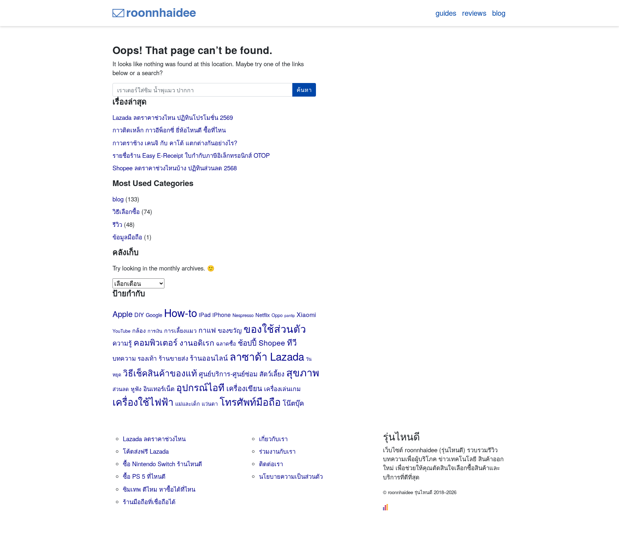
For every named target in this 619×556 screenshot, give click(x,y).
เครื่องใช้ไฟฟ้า (142, 402)
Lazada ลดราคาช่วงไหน (154, 438)
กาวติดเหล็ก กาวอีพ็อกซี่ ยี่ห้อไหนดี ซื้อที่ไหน (169, 130)
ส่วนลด (120, 388)
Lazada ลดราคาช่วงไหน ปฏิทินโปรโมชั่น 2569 (172, 117)
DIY (139, 315)
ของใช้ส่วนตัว (275, 328)
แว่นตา (210, 403)
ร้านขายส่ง (173, 357)
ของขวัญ (230, 330)
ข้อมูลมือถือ (127, 237)
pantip (289, 315)
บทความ (124, 357)
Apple (122, 313)
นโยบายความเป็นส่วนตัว (291, 476)
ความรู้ (122, 342)
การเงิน (155, 330)
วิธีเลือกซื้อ (126, 211)
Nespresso (243, 315)
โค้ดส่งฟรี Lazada (146, 451)
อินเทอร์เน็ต (158, 388)
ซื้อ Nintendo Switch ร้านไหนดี (162, 463)
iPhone (221, 315)
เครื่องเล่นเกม (282, 388)
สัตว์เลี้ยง (271, 373)
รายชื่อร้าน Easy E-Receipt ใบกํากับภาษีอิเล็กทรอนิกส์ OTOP (191, 155)
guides (446, 13)
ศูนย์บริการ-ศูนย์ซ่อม (228, 373)
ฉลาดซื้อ (226, 343)
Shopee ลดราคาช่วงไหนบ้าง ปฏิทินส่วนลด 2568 (174, 168)
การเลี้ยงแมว (180, 330)
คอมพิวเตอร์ (156, 342)
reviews (474, 13)
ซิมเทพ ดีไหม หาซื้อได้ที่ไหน (159, 489)
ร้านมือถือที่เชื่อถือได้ (149, 501)
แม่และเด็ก (187, 403)
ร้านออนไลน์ (209, 357)
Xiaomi (306, 314)
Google (154, 314)
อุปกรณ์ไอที (200, 387)
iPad (205, 315)
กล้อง (139, 330)
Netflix (262, 314)
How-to (180, 312)
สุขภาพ (302, 372)
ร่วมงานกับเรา (277, 451)
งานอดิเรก (196, 342)
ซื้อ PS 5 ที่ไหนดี (144, 476)
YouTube (121, 330)
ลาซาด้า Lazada (267, 356)
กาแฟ (207, 330)
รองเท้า (147, 357)
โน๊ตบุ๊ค (293, 403)
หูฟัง (136, 389)
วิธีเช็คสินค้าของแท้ (160, 372)
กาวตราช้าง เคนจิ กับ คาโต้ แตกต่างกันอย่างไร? (174, 142)
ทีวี (292, 342)
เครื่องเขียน (244, 388)
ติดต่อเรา (271, 463)
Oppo (277, 315)
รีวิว (117, 224)
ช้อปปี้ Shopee (261, 342)
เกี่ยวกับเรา (273, 438)
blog (498, 13)
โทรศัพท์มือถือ (250, 401)
